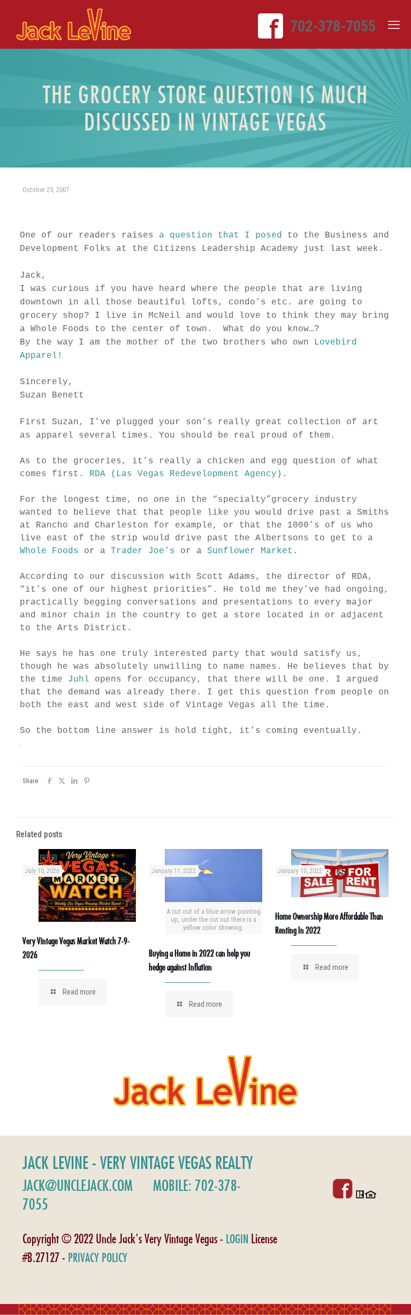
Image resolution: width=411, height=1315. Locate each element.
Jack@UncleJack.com (77, 1185)
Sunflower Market (250, 551)
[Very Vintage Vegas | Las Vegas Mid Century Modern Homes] (73, 24)
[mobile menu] (394, 25)
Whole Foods (49, 551)
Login (237, 1239)
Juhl (78, 679)
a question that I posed (223, 235)
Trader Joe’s (145, 551)
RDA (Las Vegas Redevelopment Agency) (185, 474)
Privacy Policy (97, 1257)
